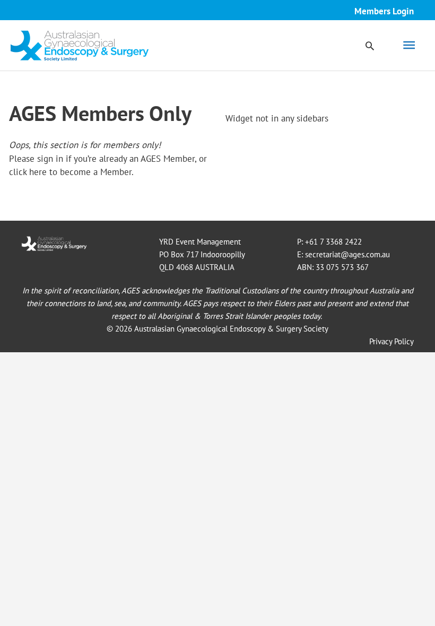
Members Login (384, 11)
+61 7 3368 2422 (333, 242)
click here (28, 172)
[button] (370, 45)
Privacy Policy (391, 341)
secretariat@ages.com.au (347, 254)
